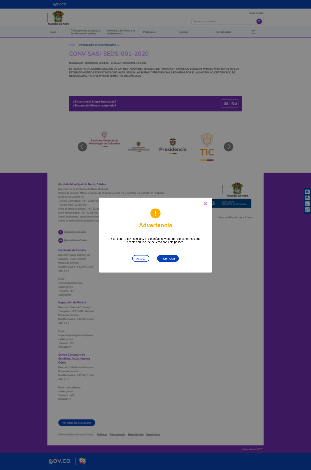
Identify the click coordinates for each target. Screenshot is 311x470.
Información (168, 258)
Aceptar (140, 258)
